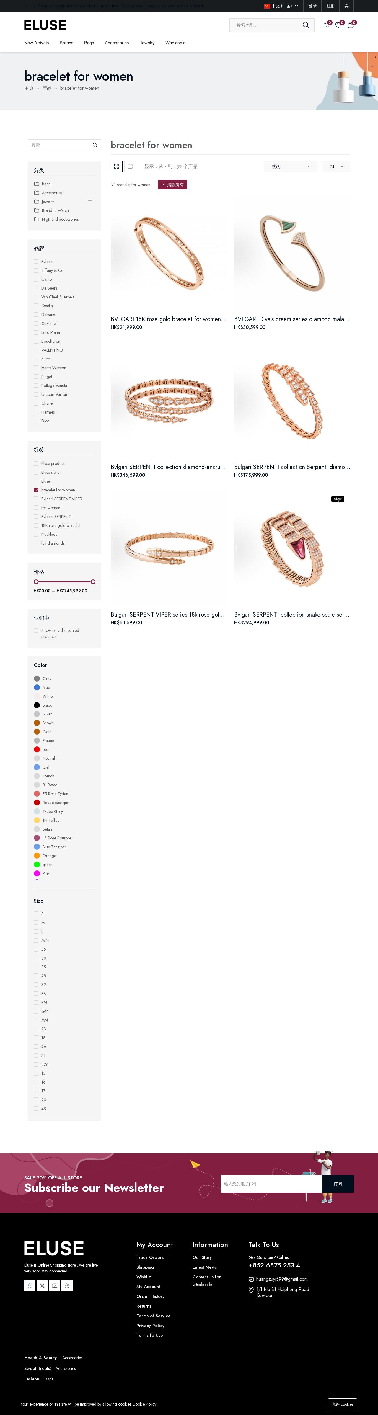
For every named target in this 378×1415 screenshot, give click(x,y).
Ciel (46, 767)
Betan (47, 829)
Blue (46, 687)
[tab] (117, 166)
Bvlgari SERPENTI (56, 516)
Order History (150, 1296)
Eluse (45, 481)
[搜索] (95, 145)
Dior (45, 421)
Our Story (202, 1257)
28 (43, 976)
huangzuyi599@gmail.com (282, 1279)
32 (43, 985)
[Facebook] (29, 1285)
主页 (29, 88)
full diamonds (52, 543)
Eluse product (52, 463)
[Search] (306, 25)
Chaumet (49, 323)
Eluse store (50, 472)
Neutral (49, 758)
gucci (46, 359)
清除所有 (175, 185)
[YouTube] (54, 1285)
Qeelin (47, 306)
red (45, 749)
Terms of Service (153, 1316)
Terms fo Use (149, 1335)
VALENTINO (52, 350)
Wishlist (143, 1277)
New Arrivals (36, 42)
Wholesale (175, 42)
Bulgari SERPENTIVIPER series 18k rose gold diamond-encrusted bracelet (202, 614)
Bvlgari (47, 261)
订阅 (338, 1184)
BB (43, 993)
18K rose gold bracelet (60, 525)
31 (43, 1055)
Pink (46, 873)
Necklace (49, 534)
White (48, 696)
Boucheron (50, 341)
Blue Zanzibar (54, 847)
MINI (45, 940)
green (48, 864)
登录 (313, 6)
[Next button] (26, 6)
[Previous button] (33, 6)
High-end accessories (60, 219)
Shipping (145, 1267)
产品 (47, 88)
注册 (331, 6)
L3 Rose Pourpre (57, 838)
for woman (50, 508)
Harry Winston (53, 368)
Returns (143, 1306)
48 (43, 1109)
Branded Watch (55, 210)
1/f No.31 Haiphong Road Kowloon (282, 1292)
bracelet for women (58, 490)
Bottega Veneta (54, 385)
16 (43, 1082)
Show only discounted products (60, 633)
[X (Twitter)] (42, 1285)
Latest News (205, 1267)
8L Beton (50, 785)
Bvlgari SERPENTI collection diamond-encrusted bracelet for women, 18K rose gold (215, 467)
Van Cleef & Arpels (57, 297)
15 (43, 1073)
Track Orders (150, 1257)
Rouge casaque (56, 802)
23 (43, 1029)
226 (45, 1064)
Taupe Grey (53, 811)
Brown (48, 723)
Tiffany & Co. (52, 270)
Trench (48, 776)
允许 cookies (342, 1404)
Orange (49, 856)
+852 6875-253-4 (274, 1265)
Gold (47, 732)
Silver (47, 714)
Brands (67, 42)
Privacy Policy (150, 1325)
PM (44, 1002)
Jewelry (147, 42)
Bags (89, 42)
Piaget (46, 377)
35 (43, 967)
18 (43, 1038)
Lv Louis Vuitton (54, 394)
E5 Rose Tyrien (55, 794)
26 (43, 1047)
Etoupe (48, 741)
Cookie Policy (144, 1404)
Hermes (48, 412)
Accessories (117, 42)
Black (47, 705)
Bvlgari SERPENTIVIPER (61, 499)
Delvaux (48, 315)
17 (43, 1091)
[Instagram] (67, 1285)
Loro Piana (50, 332)
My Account (148, 1286)
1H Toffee (51, 820)
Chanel (47, 403)
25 (43, 949)
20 (43, 1100)
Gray (47, 679)
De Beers (49, 288)
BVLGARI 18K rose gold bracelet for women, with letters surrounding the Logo (209, 319)
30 (43, 958)
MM (44, 1020)
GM (44, 1011)
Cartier (47, 279)
